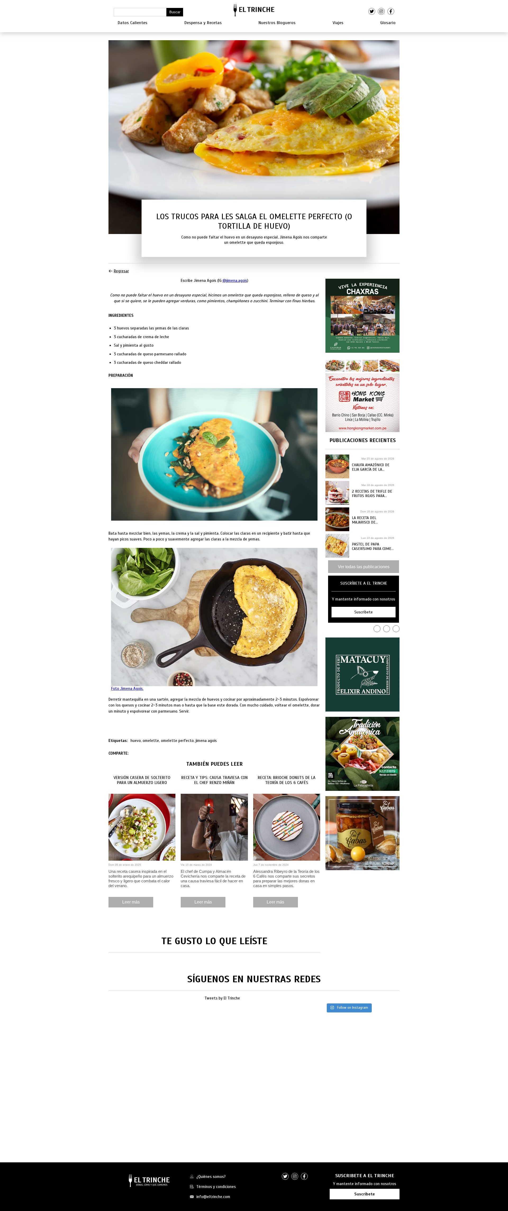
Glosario (388, 22)
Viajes (338, 22)
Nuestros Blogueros (277, 22)
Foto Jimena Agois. (127, 688)
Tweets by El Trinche (222, 998)
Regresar (121, 271)
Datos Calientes (132, 22)
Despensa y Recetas (203, 22)
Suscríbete (364, 1194)
